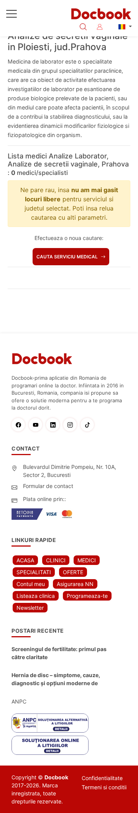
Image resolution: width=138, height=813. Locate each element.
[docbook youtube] (37, 424)
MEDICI (86, 560)
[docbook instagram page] (71, 424)
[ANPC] (50, 723)
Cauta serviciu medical (67, 257)
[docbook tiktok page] (89, 424)
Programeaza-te (87, 596)
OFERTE (73, 572)
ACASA (25, 560)
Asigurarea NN (75, 584)
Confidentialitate (102, 778)
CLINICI (56, 560)
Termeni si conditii (104, 787)
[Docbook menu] (11, 15)
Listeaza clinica (35, 596)
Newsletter (30, 607)
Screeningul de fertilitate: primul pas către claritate (59, 653)
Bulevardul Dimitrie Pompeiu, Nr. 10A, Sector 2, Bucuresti (69, 471)
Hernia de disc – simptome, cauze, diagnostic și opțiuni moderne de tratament (56, 679)
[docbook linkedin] (54, 424)
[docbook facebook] (20, 424)
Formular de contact (48, 486)
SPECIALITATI (33, 572)
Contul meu (30, 584)
